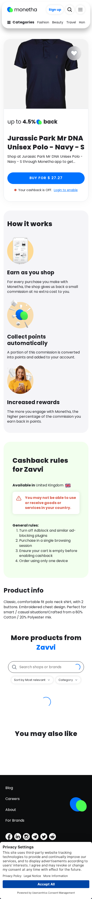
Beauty (57, 22)
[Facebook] (9, 836)
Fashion (43, 22)
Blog (9, 787)
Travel (71, 22)
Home (83, 22)
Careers (12, 798)
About (10, 809)
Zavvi (46, 647)
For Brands (14, 820)
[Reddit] (52, 836)
